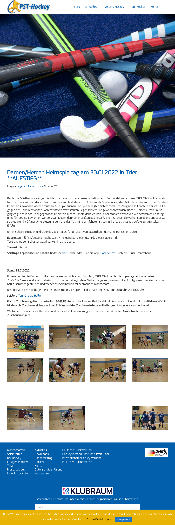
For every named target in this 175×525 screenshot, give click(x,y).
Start (77, 7)
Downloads (42, 454)
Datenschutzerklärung (49, 469)
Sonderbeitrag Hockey (43, 460)
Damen (31, 186)
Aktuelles (91, 7)
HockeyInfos (108, 253)
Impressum (42, 473)
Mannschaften (16, 450)
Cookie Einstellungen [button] (99, 519)
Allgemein (22, 186)
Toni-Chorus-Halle (29, 295)
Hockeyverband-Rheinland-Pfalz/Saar (85, 454)
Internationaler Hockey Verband (82, 458)
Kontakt (156, 7)
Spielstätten (14, 454)
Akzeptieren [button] (123, 519)
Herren (39, 186)
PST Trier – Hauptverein (77, 462)
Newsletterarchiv (18, 473)
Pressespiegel (16, 469)
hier (64, 253)
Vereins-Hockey (115, 7)
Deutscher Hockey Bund (77, 450)
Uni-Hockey (139, 7)
